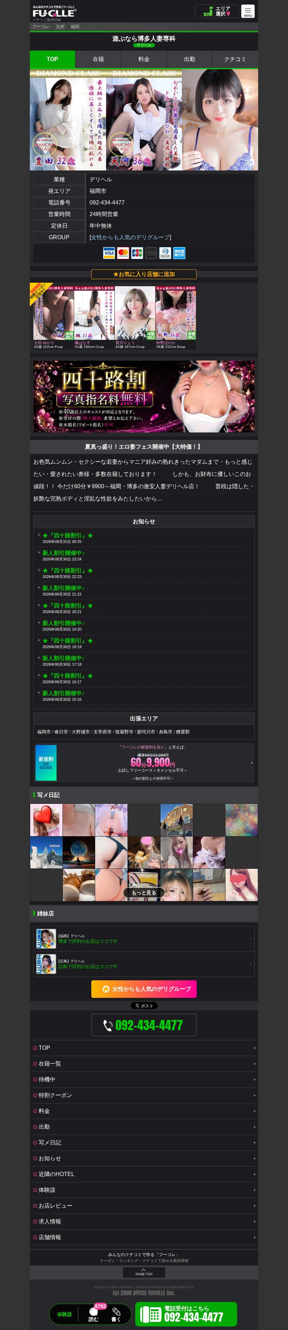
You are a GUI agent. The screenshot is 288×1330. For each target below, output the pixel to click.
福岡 (75, 26)
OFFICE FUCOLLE (149, 1293)
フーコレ (40, 26)
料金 (144, 59)
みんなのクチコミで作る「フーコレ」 (144, 1254)
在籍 (98, 59)
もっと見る (144, 892)
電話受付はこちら (193, 1315)
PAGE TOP (144, 1274)
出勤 (189, 59)
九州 (60, 26)
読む (94, 1319)
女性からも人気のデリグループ (130, 237)
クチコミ (235, 59)
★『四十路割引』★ (67, 535)
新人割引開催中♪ (63, 553)
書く (116, 1319)
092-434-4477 (107, 203)
